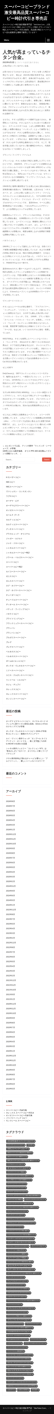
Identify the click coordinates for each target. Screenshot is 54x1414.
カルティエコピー (13, 520)
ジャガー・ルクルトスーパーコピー (20, 1238)
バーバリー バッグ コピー (16, 1118)
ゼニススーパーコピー (15, 581)
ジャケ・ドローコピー (15, 543)
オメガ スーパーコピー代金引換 (19, 1115)
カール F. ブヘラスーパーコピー (17, 1211)
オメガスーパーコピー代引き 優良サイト (20, 1176)
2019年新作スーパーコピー (20, 1141)
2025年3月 (10, 877)
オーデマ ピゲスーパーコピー (16, 1183)
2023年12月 (11, 910)
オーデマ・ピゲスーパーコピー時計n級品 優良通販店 (23, 1195)
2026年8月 (10, 801)
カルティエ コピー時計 (14, 1199)
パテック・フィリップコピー (18, 609)
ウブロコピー (11, 496)
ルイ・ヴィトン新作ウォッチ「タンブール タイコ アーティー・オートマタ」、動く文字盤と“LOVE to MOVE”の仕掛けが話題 (26, 741)
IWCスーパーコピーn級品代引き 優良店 (19, 1152)
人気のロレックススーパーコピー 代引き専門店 (22, 1386)
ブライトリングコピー (15, 619)
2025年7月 (10, 858)
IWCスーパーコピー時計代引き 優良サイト (23, 1160)
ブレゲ (9, 642)
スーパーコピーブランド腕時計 (17, 1254)
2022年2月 (10, 976)
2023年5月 (10, 924)
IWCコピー (10, 482)
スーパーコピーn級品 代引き (16, 1250)
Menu (6, 40)
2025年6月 (10, 862)
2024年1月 (10, 905)
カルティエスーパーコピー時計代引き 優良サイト (22, 1207)
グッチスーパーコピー (15, 529)
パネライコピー (12, 614)
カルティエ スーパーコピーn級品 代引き (19, 1203)
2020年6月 (10, 1032)
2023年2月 (10, 938)
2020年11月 (11, 1009)
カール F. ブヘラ (13, 515)
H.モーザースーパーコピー (15, 1145)
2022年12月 (11, 943)
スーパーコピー (12, 562)
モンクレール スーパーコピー (18, 1121)
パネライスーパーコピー (16, 1297)
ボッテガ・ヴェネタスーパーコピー (20, 666)
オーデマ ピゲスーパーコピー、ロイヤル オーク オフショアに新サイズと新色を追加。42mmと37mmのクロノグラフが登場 (27, 723)
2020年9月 (10, 1018)
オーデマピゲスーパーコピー (18, 505)
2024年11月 (11, 886)
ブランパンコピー (13, 633)
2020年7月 (10, 1027)
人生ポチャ (11, 1390)
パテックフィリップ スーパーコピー (18, 1292)
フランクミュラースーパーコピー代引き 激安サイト (23, 1300)
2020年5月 (10, 1037)
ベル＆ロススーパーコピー (17, 656)
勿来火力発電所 (23, 1390)
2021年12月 (11, 980)
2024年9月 (10, 891)
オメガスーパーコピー (15, 510)
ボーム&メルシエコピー (16, 661)
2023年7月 (10, 919)
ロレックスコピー (13, 689)
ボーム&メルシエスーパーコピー (17, 1339)
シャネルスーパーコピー (16, 548)
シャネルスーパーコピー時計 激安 (18, 1230)
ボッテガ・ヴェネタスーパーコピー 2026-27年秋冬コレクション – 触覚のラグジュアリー (26, 732)
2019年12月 (11, 1056)
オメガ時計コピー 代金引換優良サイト (19, 1180)
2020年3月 (10, 1046)
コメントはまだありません (28, 62)
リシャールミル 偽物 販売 (15, 1351)
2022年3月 (10, 971)
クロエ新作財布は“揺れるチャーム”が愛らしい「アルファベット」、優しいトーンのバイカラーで (27, 759)
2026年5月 (10, 815)
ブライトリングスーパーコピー (20, 1308)
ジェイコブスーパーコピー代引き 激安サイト (21, 1234)
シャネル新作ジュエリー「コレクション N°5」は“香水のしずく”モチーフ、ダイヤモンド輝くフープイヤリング (27, 751)
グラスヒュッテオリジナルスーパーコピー (20, 1219)
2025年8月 (10, 853)
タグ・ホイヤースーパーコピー (19, 590)
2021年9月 (10, 994)
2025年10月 (11, 844)
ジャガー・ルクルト (14, 538)
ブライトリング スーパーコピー (17, 1312)
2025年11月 (11, 839)
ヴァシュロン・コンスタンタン (19, 491)
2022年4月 (10, 966)
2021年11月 (11, 985)
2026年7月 (10, 806)
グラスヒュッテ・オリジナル (18, 534)
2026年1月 (10, 830)
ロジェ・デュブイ (13, 685)
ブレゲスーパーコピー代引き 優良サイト (20, 1327)
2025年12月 (11, 834)
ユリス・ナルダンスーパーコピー (20, 675)
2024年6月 (10, 895)
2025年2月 (10, 881)
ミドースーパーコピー (15, 670)
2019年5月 (10, 1089)
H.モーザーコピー (13, 477)
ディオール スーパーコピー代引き (18, 1289)
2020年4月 (10, 1042)
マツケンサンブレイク (37, 1339)
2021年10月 (11, 990)
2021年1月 (10, 999)
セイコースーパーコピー (16, 571)
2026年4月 (10, 820)
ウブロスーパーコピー (15, 1164)
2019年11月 (11, 1060)
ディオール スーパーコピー (17, 604)
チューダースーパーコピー (15, 1277)
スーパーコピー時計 (14, 567)
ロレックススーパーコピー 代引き (20, 1374)
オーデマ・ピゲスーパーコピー (17, 1191)
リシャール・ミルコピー (16, 680)
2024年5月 (10, 900)
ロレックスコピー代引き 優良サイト (18, 1366)
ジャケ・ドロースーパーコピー (20, 1242)
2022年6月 (10, 957)
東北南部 (34, 1390)
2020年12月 (11, 1004)
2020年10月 (11, 1013)
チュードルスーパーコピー (17, 600)
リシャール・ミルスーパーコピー (19, 1355)
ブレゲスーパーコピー (15, 647)
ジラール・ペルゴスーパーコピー (20, 557)
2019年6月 (10, 1084)
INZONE (30, 1145)
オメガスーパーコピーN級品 (16, 1172)
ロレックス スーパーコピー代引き (20, 1113)
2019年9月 (10, 1070)
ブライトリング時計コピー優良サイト (19, 1316)
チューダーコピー (13, 595)
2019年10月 (11, 1065)
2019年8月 (10, 1074)
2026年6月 (10, 811)
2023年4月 (10, 928)
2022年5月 (10, 961)
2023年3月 (10, 933)
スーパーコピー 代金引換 (16, 1110)
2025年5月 (10, 867)
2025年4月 (10, 872)
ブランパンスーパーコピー (19, 1320)
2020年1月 (10, 1051)
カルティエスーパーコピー (17, 524)
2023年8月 (10, 914)
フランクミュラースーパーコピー (20, 623)
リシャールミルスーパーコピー (17, 1347)
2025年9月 (10, 848)
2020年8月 (10, 1023)
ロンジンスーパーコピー (16, 699)
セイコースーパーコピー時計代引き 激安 (20, 1261)
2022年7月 (10, 952)
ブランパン (10, 628)
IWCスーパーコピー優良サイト (17, 1156)
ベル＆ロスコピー (13, 652)
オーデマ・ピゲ (12, 501)
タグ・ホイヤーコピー (15, 586)
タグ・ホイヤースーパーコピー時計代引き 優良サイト (23, 1273)
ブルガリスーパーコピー (16, 637)
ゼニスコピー (11, 576)
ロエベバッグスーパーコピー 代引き (18, 1359)
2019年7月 (10, 1079)
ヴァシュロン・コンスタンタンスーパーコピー (21, 1382)
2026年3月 (10, 825)
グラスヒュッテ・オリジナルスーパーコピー (21, 1223)
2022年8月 (10, 947)
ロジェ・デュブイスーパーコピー (19, 1363)
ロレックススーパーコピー (17, 694)
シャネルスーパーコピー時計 (18, 553)
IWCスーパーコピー (14, 487)
